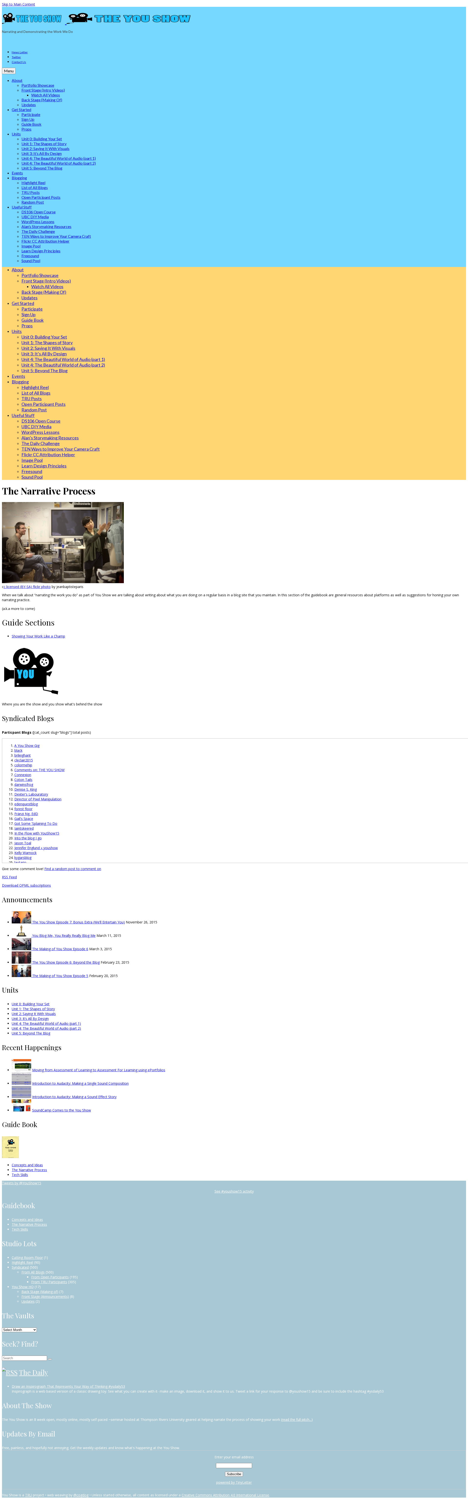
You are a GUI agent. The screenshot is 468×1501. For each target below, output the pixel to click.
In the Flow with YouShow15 (36, 833)
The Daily (33, 1372)
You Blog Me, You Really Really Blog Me (64, 935)
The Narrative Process (29, 1170)
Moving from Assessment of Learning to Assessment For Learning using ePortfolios (98, 1070)
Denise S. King (25, 789)
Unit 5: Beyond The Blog (31, 1033)
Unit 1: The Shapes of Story (33, 1009)
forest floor (23, 809)
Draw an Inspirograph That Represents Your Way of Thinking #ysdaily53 (68, 1386)
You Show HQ (23, 1286)
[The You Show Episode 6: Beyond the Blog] (22, 962)
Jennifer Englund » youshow (36, 848)
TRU (28, 1495)
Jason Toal (22, 843)
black (18, 750)
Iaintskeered (24, 828)
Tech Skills (20, 1174)
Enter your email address (234, 1457)
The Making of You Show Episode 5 (60, 975)
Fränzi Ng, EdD (26, 813)
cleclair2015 (23, 760)
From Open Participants (50, 1277)
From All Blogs (33, 1272)
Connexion (22, 774)
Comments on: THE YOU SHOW (39, 770)
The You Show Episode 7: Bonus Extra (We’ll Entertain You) (78, 922)
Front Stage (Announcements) (45, 1296)
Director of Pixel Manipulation (37, 799)
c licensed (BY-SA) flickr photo (27, 586)
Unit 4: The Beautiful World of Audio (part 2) (46, 1028)
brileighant (22, 755)
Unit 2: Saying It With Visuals (34, 1013)
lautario (20, 862)
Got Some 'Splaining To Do (35, 823)
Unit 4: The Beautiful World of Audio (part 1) (46, 1023)
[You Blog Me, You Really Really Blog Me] (22, 935)
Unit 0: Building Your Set (30, 1004)
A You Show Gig (26, 745)
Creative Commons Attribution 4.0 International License (225, 1495)
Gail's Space (23, 818)
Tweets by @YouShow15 (21, 1183)
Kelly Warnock (25, 852)
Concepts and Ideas (27, 1165)
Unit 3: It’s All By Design (30, 1018)
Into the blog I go (28, 838)
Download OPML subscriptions (26, 885)
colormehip (23, 765)
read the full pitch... (297, 1419)
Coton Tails (23, 779)
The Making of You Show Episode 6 (60, 949)
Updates (28, 1301)
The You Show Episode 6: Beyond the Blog (66, 962)
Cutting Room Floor (27, 1257)
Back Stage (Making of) (39, 1291)
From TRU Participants (49, 1282)
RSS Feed (9, 877)
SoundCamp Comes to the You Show (61, 1110)
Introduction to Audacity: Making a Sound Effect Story (74, 1096)
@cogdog (80, 1495)
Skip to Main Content (18, 4)
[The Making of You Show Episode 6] (22, 949)
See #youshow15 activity (234, 1191)
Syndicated (20, 1267)
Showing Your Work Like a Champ (38, 636)
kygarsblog (22, 857)
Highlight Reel (22, 1262)
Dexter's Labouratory (31, 794)
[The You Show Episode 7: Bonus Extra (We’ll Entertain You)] (22, 922)
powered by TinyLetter (234, 1482)
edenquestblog (26, 804)
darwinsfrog (23, 784)
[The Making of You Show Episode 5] (22, 975)
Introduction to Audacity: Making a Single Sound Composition (80, 1083)
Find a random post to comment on (72, 868)
